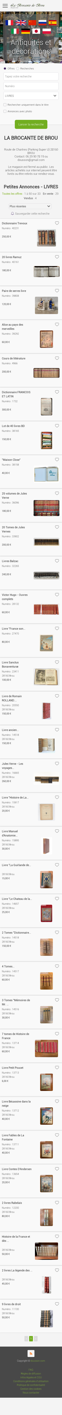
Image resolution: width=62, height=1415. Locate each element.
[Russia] (42, 24)
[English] (21, 24)
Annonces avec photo (20, 111)
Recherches (27, 68)
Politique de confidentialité (31, 1385)
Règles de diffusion (31, 1373)
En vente (48, 193)
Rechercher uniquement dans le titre (28, 104)
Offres (11, 68)
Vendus (28, 198)
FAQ (31, 1369)
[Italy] (15, 32)
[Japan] (36, 32)
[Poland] (47, 32)
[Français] (9, 24)
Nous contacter (31, 1392)
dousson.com (37, 1360)
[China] (32, 24)
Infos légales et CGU (31, 1377)
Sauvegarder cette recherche (32, 213)
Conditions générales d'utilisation (31, 1381)
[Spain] (52, 24)
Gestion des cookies (31, 1388)
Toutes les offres (12, 193)
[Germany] (25, 32)
